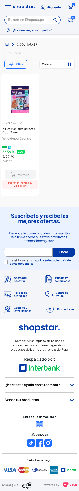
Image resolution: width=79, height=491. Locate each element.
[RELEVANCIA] (57, 64)
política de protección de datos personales (40, 261)
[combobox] (32, 19)
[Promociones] (60, 309)
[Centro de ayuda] (60, 294)
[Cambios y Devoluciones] (19, 309)
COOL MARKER (27, 44)
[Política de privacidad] (19, 294)
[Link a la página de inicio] (8, 44)
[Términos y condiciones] (60, 279)
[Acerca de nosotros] (19, 279)
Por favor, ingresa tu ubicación (20, 184)
